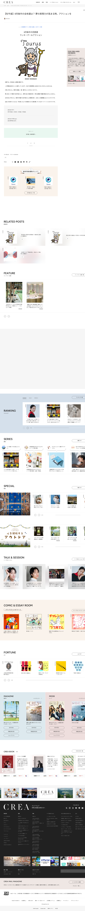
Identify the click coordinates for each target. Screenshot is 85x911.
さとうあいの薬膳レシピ (22, 833)
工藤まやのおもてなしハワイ (23, 826)
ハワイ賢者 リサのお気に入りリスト (23, 823)
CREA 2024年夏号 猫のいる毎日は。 (35, 849)
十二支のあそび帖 (64, 824)
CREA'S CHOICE (7, 840)
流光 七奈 (7, 18)
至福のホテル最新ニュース (23, 828)
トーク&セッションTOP (51, 816)
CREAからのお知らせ (7, 844)
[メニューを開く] (78, 2)
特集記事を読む (11, 731)
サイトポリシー (66, 900)
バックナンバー (36, 698)
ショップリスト (11, 735)
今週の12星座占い (78, 822)
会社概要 (23, 900)
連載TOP (19, 816)
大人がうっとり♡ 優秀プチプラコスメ (23, 842)
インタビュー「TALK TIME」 (66, 826)
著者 (19, 874)
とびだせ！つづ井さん (65, 822)
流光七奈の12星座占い (79, 820)
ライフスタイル (6, 826)
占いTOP (77, 816)
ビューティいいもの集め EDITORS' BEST (22, 838)
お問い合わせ (30, 900)
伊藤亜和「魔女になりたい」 (66, 818)
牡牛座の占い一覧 (31, 192)
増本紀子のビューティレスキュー (23, 845)
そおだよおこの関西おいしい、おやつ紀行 (23, 831)
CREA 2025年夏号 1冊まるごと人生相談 (36, 835)
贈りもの (5, 818)
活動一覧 (34, 874)
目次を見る (11, 727)
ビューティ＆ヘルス (7, 828)
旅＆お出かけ (6, 820)
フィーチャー (6, 838)
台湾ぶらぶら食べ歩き (22, 818)
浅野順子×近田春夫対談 (51, 821)
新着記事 (38, 2)
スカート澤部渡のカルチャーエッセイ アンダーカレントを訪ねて (66, 832)
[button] (5, 316)
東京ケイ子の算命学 (79, 824)
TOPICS (5, 842)
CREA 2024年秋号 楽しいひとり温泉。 (36, 845)
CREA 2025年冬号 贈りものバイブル (35, 842)
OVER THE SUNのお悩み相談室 (52, 826)
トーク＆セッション (54, 2)
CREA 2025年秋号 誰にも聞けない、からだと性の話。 (38, 831)
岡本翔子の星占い (78, 818)
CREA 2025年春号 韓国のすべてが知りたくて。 (37, 838)
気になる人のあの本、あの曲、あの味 (52, 819)
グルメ (5, 822)
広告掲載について (50, 900)
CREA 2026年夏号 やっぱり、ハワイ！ (36, 819)
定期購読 (58, 900)
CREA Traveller (35, 908)
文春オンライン (50, 908)
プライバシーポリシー (75, 900)
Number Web (43, 908)
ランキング (6, 834)
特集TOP (34, 816)
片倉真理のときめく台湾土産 (23, 820)
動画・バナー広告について (40, 900)
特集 (47, 2)
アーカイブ (6, 836)
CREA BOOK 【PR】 (7, 874)
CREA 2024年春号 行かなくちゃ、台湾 (36, 852)
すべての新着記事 (7, 816)
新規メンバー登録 (76, 71)
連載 (43, 2)
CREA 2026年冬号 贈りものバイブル (35, 827)
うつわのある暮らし (21, 835)
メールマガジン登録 (76, 882)
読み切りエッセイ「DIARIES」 (66, 820)
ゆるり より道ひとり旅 (65, 835)
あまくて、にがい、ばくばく (66, 828)
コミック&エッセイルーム (65, 2)
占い (74, 2)
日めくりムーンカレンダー (80, 826)
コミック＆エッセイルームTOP (66, 816)
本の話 (56, 908)
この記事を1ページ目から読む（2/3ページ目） (31, 27)
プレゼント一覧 (71, 83)
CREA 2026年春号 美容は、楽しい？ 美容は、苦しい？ (38, 823)
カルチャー (6, 824)
